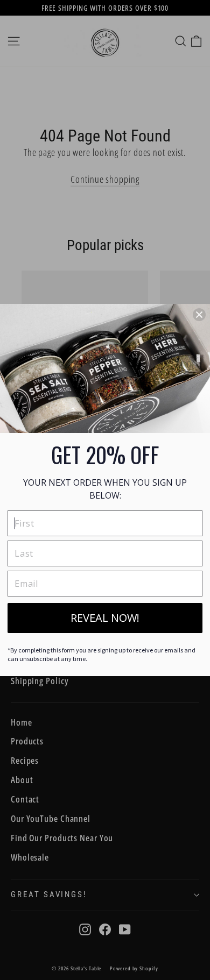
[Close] (199, 314)
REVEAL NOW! (105, 617)
